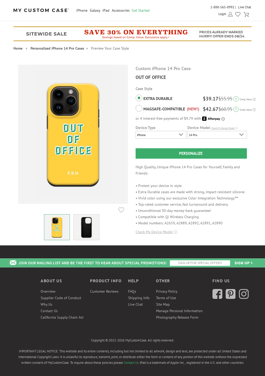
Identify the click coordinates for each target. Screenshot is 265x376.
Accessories (121, 10)
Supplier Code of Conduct (61, 298)
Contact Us (49, 310)
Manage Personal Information (179, 310)
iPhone (81, 10)
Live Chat (244, 7)
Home (18, 48)
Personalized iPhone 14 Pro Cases (57, 48)
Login (222, 14)
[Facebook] (217, 297)
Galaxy (95, 10)
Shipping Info (139, 298)
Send (243, 263)
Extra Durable (157, 98)
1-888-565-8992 (222, 7)
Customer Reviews (104, 291)
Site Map (163, 304)
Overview (48, 291)
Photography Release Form (177, 317)
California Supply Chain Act (62, 317)
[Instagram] (244, 297)
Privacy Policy (167, 291)
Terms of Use (166, 298)
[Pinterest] (230, 297)
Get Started (141, 10)
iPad (105, 10)
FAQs (132, 291)
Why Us (46, 304)
